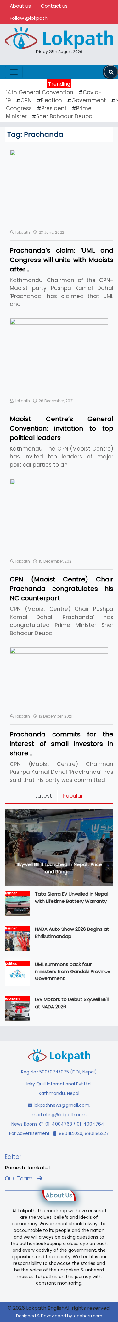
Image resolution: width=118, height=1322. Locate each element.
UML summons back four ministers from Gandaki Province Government (72, 971)
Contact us (54, 6)
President (54, 108)
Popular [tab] (73, 796)
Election (51, 100)
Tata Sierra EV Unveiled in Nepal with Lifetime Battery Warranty (71, 897)
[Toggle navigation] (14, 72)
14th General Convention (39, 92)
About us (20, 6)
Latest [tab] (43, 796)
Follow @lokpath (29, 18)
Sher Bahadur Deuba (64, 116)
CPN (25, 100)
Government (88, 100)
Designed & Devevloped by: (59, 1316)
